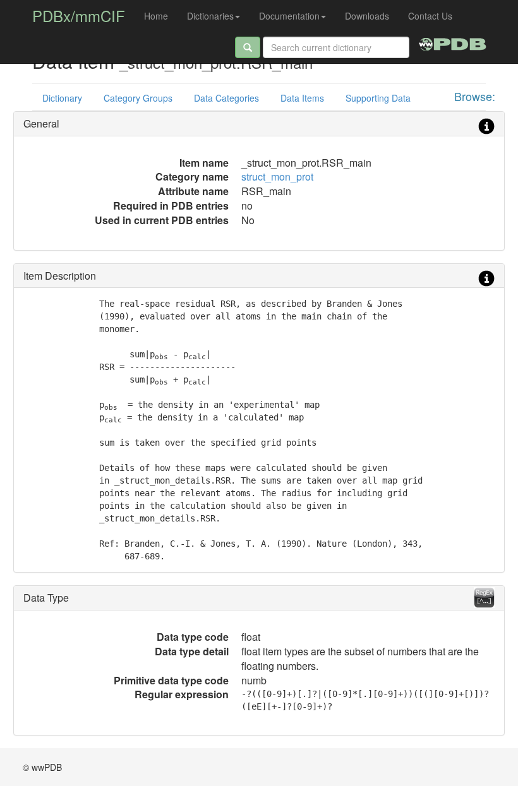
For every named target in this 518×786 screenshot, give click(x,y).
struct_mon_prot (277, 176)
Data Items (302, 98)
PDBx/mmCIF (78, 15)
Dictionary (62, 98)
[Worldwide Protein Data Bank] (452, 42)
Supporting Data (378, 98)
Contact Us (430, 15)
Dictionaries (210, 15)
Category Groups (138, 98)
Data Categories (226, 98)
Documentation (289, 15)
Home (156, 15)
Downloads (367, 15)
